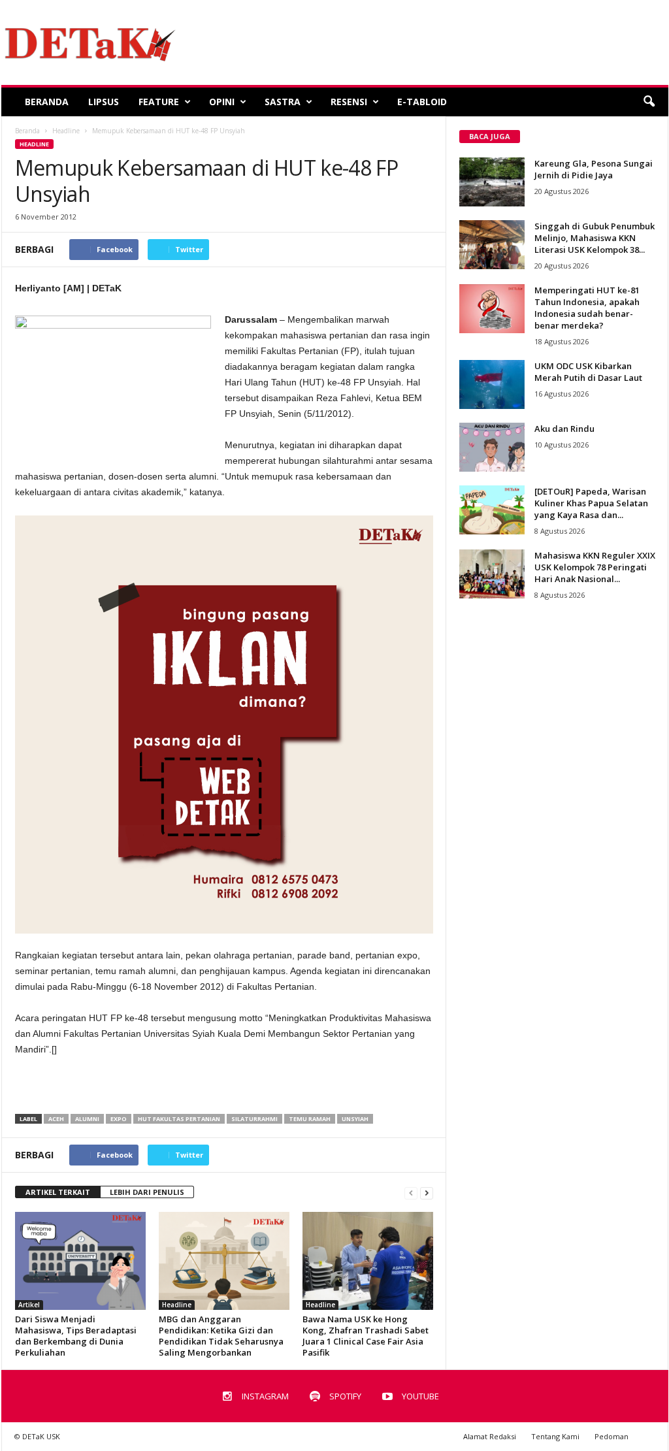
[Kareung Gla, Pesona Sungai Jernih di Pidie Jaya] (492, 181)
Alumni (87, 1119)
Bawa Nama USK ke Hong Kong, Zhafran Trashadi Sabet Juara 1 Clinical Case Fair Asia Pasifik (365, 1335)
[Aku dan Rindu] (492, 447)
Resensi (349, 101)
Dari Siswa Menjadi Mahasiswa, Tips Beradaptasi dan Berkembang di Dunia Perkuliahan (76, 1335)
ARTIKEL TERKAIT (57, 1192)
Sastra (283, 101)
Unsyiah (355, 1119)
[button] (648, 102)
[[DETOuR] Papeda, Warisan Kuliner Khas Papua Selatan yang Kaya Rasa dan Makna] (492, 509)
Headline (34, 144)
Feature (159, 101)
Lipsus (103, 101)
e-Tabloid (422, 101)
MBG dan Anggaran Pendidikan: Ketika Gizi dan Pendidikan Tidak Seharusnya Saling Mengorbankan (221, 1335)
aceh (56, 1119)
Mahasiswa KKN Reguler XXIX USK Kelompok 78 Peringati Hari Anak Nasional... (594, 567)
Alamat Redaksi (489, 1436)
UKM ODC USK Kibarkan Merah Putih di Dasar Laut (588, 371)
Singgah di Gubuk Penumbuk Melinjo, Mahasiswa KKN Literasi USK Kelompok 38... (594, 237)
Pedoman (611, 1436)
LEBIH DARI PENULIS (147, 1192)
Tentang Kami (555, 1436)
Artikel (29, 1304)
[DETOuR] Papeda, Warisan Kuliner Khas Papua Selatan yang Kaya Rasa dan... (591, 503)
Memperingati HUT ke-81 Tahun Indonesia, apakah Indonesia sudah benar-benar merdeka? (587, 307)
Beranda (47, 101)
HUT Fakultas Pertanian (179, 1119)
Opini (222, 101)
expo (118, 1119)
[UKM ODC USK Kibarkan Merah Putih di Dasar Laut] (492, 384)
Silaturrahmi (254, 1119)
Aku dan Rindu (564, 428)
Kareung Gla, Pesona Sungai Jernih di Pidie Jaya (593, 169)
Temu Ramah (310, 1119)
